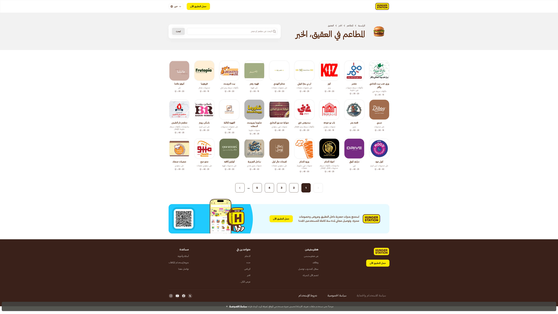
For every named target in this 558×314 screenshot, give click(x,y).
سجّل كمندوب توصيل (308, 269)
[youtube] (177, 296)
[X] (190, 296)
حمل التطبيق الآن (198, 6)
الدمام (247, 256)
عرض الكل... (245, 282)
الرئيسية (361, 25)
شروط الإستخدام (308, 295)
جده (248, 262)
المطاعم (350, 25)
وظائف (315, 262)
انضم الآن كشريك (310, 275)
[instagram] (171, 296)
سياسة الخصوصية (337, 295)
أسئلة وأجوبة (183, 256)
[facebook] (183, 296)
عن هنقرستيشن (311, 256)
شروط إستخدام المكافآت (179, 262)
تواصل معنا (183, 269)
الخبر (340, 25)
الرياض (247, 269)
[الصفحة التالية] (240, 187)
